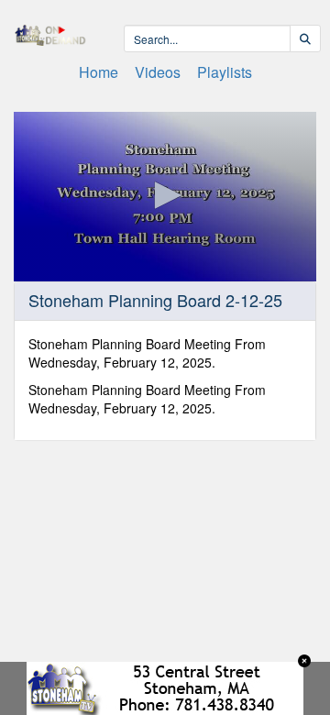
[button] (165, 195)
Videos (158, 71)
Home (98, 71)
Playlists (224, 71)
